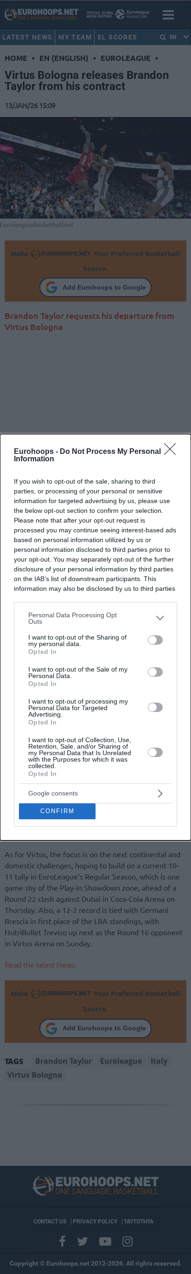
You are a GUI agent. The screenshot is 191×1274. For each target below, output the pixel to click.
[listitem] (95, 618)
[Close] (173, 452)
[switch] (155, 640)
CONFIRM (57, 811)
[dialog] (95, 637)
